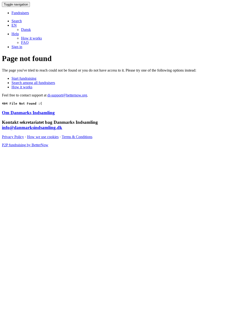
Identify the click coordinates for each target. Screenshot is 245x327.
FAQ (25, 42)
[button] (14, 25)
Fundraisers (20, 13)
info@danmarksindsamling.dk (32, 127)
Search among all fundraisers (33, 83)
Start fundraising (23, 78)
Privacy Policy (13, 137)
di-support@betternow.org (67, 95)
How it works (31, 38)
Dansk (26, 30)
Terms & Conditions (77, 137)
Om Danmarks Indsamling (28, 112)
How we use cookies (43, 137)
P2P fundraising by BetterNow (25, 145)
